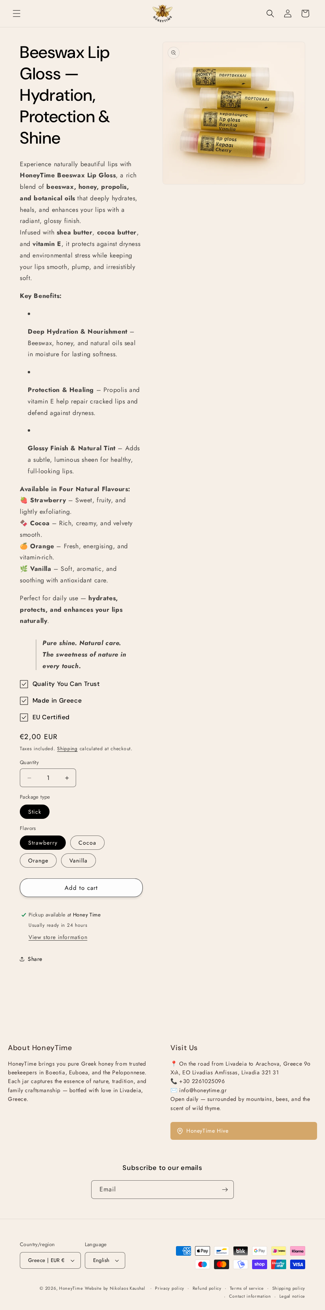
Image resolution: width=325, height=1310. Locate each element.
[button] (16, 13)
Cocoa (87, 843)
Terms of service (247, 1288)
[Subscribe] (224, 1189)
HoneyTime (71, 1288)
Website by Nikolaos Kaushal (116, 1288)
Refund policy (207, 1288)
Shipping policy (289, 1288)
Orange (38, 860)
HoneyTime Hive (207, 1131)
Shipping (67, 748)
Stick (34, 812)
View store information (58, 937)
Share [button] (35, 959)
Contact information (250, 1296)
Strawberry (42, 843)
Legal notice (292, 1296)
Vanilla (78, 860)
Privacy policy (169, 1288)
